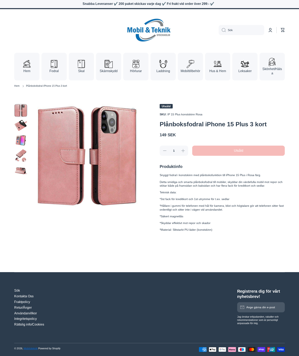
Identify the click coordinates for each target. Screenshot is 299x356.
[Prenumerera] (280, 307)
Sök (17, 290)
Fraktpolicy (22, 302)
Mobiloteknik (31, 348)
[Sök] (222, 30)
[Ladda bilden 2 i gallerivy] (20, 125)
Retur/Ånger (23, 307)
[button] (283, 30)
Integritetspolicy (25, 318)
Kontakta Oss (24, 296)
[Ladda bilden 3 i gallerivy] (20, 140)
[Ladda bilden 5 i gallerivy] (20, 170)
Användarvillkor (25, 313)
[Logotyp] (149, 30)
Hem (17, 85)
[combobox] (241, 30)
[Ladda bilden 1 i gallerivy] (20, 110)
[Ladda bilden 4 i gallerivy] (20, 155)
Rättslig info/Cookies (29, 324)
